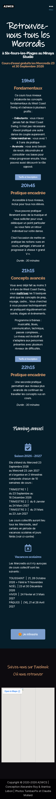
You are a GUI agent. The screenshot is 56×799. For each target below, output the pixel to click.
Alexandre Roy (29, 786)
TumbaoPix (31, 791)
